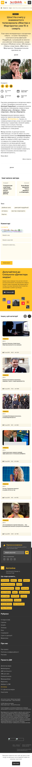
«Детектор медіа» (9, 703)
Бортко (4, 214)
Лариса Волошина (6, 608)
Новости (5, 8)
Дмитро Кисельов (24, 592)
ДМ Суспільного (6, 671)
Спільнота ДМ (10, 292)
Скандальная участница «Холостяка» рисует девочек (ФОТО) (7, 190)
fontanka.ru (13, 119)
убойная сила (6, 207)
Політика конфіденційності (10, 652)
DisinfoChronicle (6, 676)
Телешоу (3, 628)
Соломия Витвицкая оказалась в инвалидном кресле (12, 416)
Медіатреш (4, 638)
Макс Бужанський (19, 604)
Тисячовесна (5, 580)
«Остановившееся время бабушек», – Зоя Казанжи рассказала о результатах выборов (16, 525)
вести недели (5, 596)
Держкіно (26, 580)
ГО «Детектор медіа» (8, 689)
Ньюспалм (4, 692)
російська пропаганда (7, 588)
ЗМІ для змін (5, 674)
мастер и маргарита (18, 211)
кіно (20, 580)
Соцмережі (4, 633)
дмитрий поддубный (21, 207)
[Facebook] (2, 86)
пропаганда (25, 588)
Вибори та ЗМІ (5, 684)
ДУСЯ (16, 55)
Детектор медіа (6, 666)
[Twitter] (7, 86)
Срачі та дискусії (6, 635)
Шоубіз (3, 625)
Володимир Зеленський (8, 584)
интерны (5, 211)
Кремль (15, 592)
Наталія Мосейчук (6, 604)
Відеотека (4, 682)
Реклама (4, 655)
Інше (10, 8)
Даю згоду (16, 763)
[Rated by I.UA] (12, 739)
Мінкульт (13, 580)
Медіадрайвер (5, 679)
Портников (17, 600)
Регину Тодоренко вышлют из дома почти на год (11, 489)
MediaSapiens (5, 668)
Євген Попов (15, 596)
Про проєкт (5, 649)
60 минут (23, 596)
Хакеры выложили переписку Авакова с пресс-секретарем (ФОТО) (13, 380)
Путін (17, 588)
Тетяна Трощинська (7, 600)
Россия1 (19, 584)
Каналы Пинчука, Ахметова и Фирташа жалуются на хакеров (12, 344)
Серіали (3, 622)
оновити (4, 227)
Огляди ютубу (5, 620)
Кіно (2, 630)
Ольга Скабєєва (6, 592)
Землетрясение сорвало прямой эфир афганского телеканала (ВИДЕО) (14, 453)
